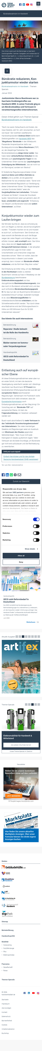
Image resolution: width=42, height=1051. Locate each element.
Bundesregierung (8, 278)
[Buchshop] (21, 899)
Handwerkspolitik (8, 936)
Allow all (21, 556)
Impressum (6, 1004)
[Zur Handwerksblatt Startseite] (8, 4)
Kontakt (4, 1012)
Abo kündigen (6, 1008)
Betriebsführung (8, 930)
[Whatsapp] (12, 475)
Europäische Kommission (12, 401)
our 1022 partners (16, 492)
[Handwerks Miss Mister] (21, 879)
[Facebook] (20, 4)
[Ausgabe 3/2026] (21, 667)
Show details (30, 549)
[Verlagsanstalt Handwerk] (21, 905)
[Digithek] (21, 913)
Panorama (5, 964)
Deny (21, 562)
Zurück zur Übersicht (21, 481)
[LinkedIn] (24, 4)
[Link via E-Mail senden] (20, 475)
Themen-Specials (8, 980)
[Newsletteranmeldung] (21, 783)
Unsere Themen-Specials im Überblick (21, 751)
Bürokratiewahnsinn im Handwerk (15, 14)
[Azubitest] (21, 886)
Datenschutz (6, 1016)
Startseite (5, 999)
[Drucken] (16, 474)
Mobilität (5, 942)
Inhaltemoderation (8, 1029)
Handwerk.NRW (25, 139)
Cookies (4, 1025)
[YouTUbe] (27, 4)
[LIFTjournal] (21, 892)
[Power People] (21, 873)
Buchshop (5, 1033)
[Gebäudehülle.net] (21, 866)
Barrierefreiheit (7, 1021)
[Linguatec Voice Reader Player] (7, 70)
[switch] (36, 526)
